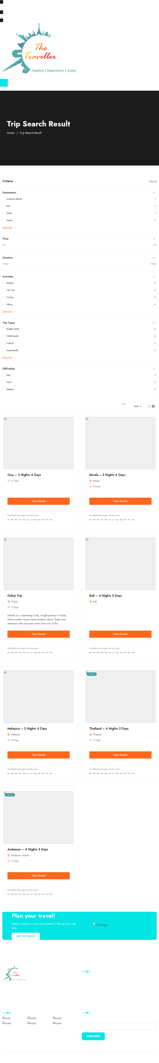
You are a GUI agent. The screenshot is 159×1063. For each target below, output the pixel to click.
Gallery (88, 989)
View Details (38, 501)
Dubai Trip (14, 595)
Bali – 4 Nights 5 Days (105, 595)
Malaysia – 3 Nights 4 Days (27, 728)
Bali (95, 601)
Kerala (96, 481)
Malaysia (15, 734)
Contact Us (89, 996)
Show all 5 (7, 311)
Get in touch (25, 936)
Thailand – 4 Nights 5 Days (109, 728)
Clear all (152, 181)
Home (10, 133)
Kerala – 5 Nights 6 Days (107, 475)
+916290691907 (62, 7)
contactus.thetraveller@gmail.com (25, 7)
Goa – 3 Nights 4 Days (24, 475)
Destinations (90, 983)
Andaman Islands (20, 855)
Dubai (14, 601)
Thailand (97, 734)
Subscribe (93, 1036)
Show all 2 (7, 227)
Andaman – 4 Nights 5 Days (27, 849)
